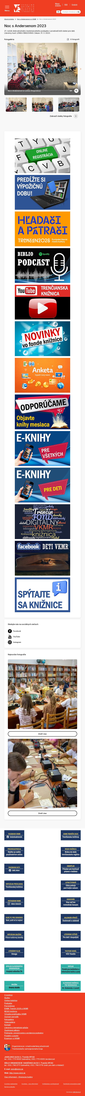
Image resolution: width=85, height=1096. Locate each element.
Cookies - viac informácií (30, 1084)
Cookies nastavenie (10, 1084)
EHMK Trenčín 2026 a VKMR (16, 1008)
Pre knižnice (9, 1006)
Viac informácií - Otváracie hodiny (18, 1077)
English (74, 5)
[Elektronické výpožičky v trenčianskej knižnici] (42, 448)
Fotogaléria (9, 1019)
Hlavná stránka (9, 19)
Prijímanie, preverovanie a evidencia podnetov (23, 1033)
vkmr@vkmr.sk (17, 1069)
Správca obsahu (9, 1087)
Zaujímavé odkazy (12, 1030)
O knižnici (8, 995)
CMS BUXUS (77, 1092)
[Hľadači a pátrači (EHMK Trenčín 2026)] (42, 229)
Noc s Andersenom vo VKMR (26, 19)
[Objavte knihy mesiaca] (42, 412)
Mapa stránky (58, 4)
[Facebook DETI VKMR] (42, 558)
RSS (66, 5)
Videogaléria (9, 1022)
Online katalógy (10, 1000)
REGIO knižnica (10, 1011)
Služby (7, 998)
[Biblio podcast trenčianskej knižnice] (42, 265)
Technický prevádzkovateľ (72, 1084)
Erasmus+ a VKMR (12, 1038)
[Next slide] (80, 69)
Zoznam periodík (11, 1017)
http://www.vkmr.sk (17, 1073)
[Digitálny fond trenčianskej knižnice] (42, 521)
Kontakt (7, 1025)
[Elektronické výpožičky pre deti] (42, 485)
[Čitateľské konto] (42, 192)
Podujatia (8, 1003)
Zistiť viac (42, 734)
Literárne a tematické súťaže (16, 1027)
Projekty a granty (11, 1036)
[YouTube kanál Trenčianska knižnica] (42, 302)
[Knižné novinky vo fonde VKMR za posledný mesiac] (42, 338)
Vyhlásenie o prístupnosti (50, 1084)
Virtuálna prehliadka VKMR (15, 1014)
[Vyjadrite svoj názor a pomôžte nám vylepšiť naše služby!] (42, 375)
